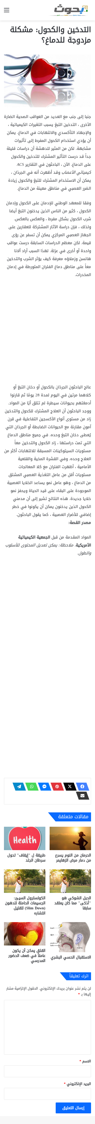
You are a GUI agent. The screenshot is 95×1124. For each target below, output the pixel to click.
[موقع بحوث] (70, 10)
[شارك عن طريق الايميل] (81, 796)
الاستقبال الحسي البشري (71, 957)
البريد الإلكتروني (77, 1083)
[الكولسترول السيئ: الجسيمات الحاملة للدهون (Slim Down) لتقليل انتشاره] (24, 881)
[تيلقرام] (17, 787)
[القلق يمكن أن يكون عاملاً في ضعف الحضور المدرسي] (24, 934)
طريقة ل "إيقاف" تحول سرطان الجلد (26, 858)
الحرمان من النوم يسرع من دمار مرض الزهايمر (73, 858)
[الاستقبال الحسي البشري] (70, 937)
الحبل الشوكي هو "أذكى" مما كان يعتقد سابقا (72, 903)
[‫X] (68, 787)
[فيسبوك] (81, 787)
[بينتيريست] (55, 787)
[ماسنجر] (43, 787)
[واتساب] (30, 787)
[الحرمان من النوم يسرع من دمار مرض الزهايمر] (70, 838)
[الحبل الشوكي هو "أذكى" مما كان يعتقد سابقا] (70, 881)
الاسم (85, 1061)
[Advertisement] (47, 333)
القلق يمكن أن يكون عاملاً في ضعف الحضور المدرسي (26, 955)
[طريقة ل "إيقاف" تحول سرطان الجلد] (24, 838)
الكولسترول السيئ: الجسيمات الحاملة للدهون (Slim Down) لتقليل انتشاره (25, 905)
